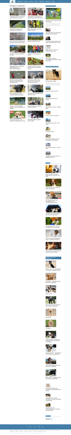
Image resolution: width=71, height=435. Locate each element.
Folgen (51, 419)
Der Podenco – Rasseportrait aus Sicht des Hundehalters (53, 282)
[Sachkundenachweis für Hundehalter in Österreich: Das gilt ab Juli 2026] (53, 55)
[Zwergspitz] (53, 323)
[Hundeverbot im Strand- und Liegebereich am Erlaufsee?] (17, 24)
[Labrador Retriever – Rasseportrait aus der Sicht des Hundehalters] (53, 348)
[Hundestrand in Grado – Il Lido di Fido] (53, 144)
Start (10, 4)
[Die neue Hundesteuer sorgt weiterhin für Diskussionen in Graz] (17, 115)
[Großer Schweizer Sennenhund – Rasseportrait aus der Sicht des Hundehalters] (53, 334)
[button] (60, 1)
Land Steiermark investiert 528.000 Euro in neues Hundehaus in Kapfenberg (53, 399)
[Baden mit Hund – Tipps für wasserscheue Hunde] (53, 47)
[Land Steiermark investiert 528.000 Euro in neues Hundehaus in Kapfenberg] (53, 395)
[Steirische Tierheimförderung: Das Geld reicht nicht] (35, 88)
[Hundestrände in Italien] (53, 74)
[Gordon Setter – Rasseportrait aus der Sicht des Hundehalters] (53, 372)
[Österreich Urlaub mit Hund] (35, 36)
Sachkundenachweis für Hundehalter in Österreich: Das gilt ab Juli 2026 (53, 59)
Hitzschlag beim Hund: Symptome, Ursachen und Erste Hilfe (53, 33)
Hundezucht (35, 431)
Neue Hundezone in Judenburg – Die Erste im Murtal (35, 106)
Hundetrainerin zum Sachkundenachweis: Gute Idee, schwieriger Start (53, 409)
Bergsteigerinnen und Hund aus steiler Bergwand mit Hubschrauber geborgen (17, 67)
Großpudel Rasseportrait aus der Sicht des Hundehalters (53, 366)
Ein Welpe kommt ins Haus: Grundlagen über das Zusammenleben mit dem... (52, 201)
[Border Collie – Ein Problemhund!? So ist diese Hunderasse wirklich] (53, 264)
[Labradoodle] (53, 312)
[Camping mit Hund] (53, 128)
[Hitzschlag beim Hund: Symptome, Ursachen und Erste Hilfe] (53, 29)
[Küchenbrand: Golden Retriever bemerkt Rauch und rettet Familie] (35, 11)
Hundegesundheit (57, 430)
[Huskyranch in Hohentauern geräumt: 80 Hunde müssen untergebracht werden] (35, 75)
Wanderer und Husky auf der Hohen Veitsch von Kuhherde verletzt (34, 67)
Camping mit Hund (50, 131)
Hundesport (21, 431)
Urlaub (53, 1)
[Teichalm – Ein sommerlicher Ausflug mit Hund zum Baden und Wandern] (17, 101)
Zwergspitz (48, 328)
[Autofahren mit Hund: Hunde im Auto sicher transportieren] (53, 208)
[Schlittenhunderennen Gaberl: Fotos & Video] (35, 114)
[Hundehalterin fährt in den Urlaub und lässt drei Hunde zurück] (17, 11)
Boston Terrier (49, 293)
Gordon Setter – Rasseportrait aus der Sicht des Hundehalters (53, 378)
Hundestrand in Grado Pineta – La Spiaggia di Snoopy (53, 156)
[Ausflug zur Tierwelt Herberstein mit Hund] (17, 49)
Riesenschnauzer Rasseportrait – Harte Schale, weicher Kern (53, 305)
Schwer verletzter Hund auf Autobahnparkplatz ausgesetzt (17, 94)
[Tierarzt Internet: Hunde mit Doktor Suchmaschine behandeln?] (53, 246)
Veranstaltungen (39, 431)
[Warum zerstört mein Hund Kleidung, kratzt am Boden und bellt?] (53, 169)
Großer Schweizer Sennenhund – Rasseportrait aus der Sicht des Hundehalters (53, 340)
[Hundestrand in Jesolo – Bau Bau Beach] (53, 104)
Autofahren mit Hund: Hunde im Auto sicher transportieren (53, 214)
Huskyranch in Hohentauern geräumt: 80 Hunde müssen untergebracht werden (34, 81)
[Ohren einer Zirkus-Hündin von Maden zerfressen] (35, 24)
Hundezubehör (26, 431)
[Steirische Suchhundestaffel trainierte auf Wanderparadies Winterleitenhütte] (17, 75)
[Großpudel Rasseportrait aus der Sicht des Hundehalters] (53, 360)
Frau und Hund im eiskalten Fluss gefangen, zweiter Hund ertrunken (17, 42)
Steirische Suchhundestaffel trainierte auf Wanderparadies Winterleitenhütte (16, 81)
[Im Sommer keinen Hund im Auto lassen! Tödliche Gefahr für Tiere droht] (53, 38)
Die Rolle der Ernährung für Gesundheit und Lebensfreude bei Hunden (53, 389)
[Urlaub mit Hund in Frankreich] (53, 112)
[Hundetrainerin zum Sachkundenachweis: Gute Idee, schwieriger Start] (53, 405)
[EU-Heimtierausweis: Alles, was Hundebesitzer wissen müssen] (53, 221)
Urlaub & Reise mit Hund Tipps (52, 66)
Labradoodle (48, 317)
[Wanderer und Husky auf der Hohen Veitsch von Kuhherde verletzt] (35, 61)
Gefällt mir (52, 418)
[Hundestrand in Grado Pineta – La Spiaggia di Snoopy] (53, 153)
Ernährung (41, 1)
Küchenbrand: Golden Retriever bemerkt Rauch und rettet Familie (35, 17)
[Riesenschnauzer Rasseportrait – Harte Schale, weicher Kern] (53, 300)
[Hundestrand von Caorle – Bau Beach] (53, 120)
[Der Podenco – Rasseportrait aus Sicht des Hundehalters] (53, 276)
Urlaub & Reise (42, 430)
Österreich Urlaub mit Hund (34, 41)
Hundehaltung (12, 430)
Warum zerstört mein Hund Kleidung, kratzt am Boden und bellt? (52, 175)
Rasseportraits (20, 1)
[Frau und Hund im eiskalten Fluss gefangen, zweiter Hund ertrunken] (17, 36)
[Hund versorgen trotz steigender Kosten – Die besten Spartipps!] (53, 233)
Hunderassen (47, 1)
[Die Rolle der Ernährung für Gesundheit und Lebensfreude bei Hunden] (53, 385)
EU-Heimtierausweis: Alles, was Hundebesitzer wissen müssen (53, 226)
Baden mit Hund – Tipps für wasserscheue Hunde (52, 50)
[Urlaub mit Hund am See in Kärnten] (53, 95)
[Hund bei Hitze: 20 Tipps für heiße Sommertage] (53, 13)
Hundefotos (17, 431)
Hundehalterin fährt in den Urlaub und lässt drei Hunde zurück (17, 17)
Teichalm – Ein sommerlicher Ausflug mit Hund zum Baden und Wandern (17, 107)
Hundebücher (30, 431)
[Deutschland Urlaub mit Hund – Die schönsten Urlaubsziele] (53, 136)
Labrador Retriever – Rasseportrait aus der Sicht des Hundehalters (53, 353)
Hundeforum (44, 431)
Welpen (30, 430)
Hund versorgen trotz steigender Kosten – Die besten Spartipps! (53, 239)
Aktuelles (31, 1)
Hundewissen (21, 430)
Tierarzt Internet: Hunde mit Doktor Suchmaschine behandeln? (53, 251)
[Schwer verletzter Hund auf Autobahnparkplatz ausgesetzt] (17, 88)
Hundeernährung (51, 430)
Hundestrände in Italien (51, 81)
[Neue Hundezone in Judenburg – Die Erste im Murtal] (35, 101)
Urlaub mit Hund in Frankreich (52, 115)
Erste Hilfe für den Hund (35, 430)
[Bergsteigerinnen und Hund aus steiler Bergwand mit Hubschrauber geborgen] (17, 61)
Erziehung (26, 1)
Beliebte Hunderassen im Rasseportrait (51, 258)
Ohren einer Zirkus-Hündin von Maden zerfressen (34, 29)
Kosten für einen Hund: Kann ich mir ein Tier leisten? (53, 188)
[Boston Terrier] (53, 288)
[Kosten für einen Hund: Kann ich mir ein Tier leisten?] (53, 182)
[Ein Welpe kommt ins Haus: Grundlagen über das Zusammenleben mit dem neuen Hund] (53, 195)
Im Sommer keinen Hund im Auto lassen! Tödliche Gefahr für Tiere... (53, 42)
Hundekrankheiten (12, 431)
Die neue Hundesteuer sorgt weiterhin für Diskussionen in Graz (17, 120)
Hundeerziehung (16, 430)
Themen (35, 1)
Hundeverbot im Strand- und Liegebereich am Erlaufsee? (16, 29)
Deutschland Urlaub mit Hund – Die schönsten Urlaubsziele (53, 139)
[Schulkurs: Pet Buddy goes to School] (35, 49)
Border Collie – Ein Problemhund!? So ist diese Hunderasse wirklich (53, 269)
